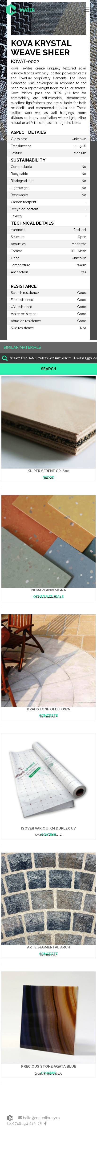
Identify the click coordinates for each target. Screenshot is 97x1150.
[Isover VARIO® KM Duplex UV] (48, 779)
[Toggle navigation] (86, 9)
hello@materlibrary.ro (41, 1118)
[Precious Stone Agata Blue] (48, 1017)
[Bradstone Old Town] (48, 660)
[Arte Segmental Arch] (48, 898)
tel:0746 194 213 (21, 1123)
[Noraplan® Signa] (48, 541)
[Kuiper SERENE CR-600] (48, 422)
